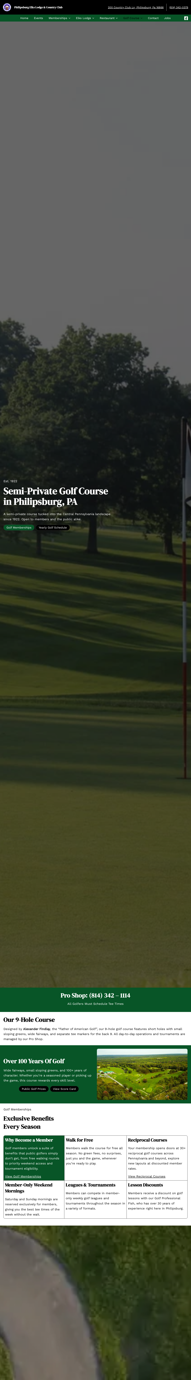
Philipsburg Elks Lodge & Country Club (38, 7)
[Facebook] (186, 18)
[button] (68, 18)
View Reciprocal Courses (146, 1176)
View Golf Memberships (23, 1176)
